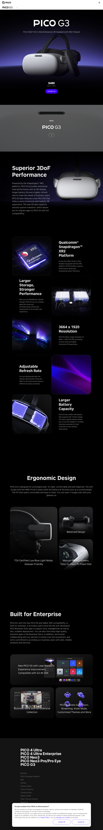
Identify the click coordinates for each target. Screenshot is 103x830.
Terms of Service (27, 789)
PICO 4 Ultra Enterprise (41, 753)
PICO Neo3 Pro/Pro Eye (41, 761)
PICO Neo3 (30, 757)
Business (24, 773)
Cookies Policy (26, 793)
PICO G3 (28, 764)
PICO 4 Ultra (31, 750)
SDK (22, 780)
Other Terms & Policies (29, 799)
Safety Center (26, 796)
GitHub (23, 783)
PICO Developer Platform (30, 776)
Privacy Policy (26, 786)
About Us (24, 802)
